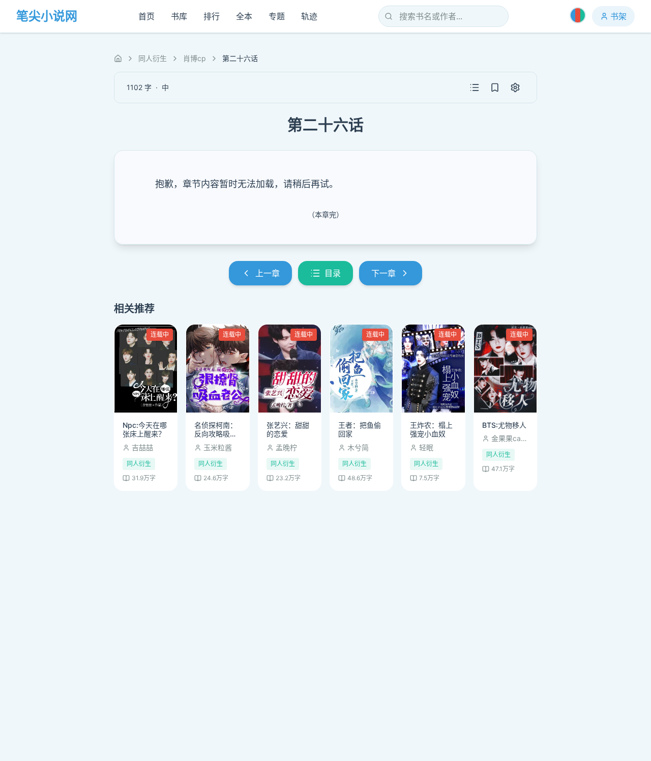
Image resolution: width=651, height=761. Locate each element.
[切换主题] (578, 15)
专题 (277, 16)
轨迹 (309, 16)
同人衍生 (152, 58)
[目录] (474, 87)
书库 (179, 16)
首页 (146, 16)
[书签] (495, 87)
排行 (211, 16)
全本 (244, 16)
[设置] (515, 87)
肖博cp (194, 58)
